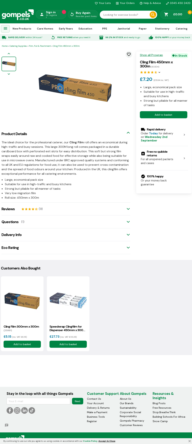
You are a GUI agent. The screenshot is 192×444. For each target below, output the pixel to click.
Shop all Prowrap (151, 55)
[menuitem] (5, 29)
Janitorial (123, 28)
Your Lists (103, 3)
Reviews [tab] (8, 208)
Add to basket (163, 114)
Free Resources (162, 407)
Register (92, 421)
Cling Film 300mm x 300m (21, 328)
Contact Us (94, 398)
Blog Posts (159, 403)
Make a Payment (97, 412)
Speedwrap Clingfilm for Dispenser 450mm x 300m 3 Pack (68, 328)
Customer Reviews (131, 425)
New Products (22, 28)
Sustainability (128, 407)
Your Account (95, 403)
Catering (182, 28)
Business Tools (96, 416)
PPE (104, 28)
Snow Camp (160, 421)
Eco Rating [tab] (10, 247)
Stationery (162, 28)
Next (77, 401)
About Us (125, 398)
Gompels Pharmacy (132, 420)
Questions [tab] (10, 221)
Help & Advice (150, 3)
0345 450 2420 (178, 3)
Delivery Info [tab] (12, 234)
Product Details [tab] (14, 133)
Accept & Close (106, 441)
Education (85, 28)
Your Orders (125, 3)
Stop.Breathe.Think (164, 412)
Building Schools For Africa (169, 416)
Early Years (66, 28)
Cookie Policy (90, 441)
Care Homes (45, 28)
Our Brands (127, 403)
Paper (143, 28)
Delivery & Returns (98, 407)
